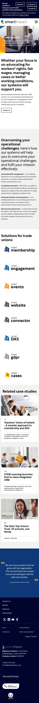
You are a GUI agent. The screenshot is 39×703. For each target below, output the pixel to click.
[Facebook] (17, 620)
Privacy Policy (23, 15)
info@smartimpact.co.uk (12, 665)
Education (25, 434)
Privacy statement (25, 627)
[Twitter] (4, 620)
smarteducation (9, 488)
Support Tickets (31, 636)
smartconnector (9, 490)
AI (4, 434)
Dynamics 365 (8, 438)
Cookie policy (6, 632)
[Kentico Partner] (19, 686)
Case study (24, 436)
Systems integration (10, 486)
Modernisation (10, 434)
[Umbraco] (19, 696)
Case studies (7, 613)
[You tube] (13, 620)
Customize (31, 4)
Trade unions (16, 436)
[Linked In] (9, 620)
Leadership (7, 436)
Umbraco (15, 438)
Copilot (21, 438)
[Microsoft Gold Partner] (19, 676)
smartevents (19, 488)
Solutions (6, 609)
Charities (7, 538)
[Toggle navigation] (36, 22)
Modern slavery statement (27, 632)
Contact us (6, 110)
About (4, 627)
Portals (18, 434)
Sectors (5, 605)
